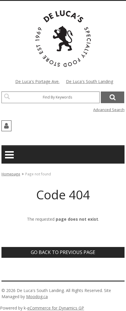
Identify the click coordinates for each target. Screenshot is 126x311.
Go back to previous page (63, 252)
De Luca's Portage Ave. (37, 81)
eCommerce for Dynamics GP (55, 308)
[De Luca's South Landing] (63, 38)
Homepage (10, 174)
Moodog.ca (37, 296)
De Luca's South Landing (89, 81)
